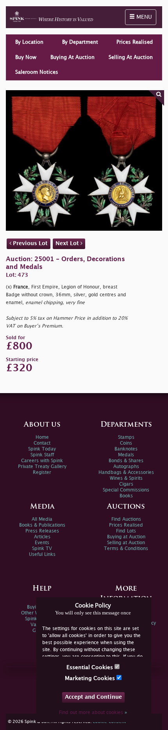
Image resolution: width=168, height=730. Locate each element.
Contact (42, 443)
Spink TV (42, 549)
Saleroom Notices (36, 72)
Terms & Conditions (126, 549)
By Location (29, 42)
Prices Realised (134, 42)
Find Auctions (126, 519)
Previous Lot (29, 243)
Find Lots (126, 531)
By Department (80, 42)
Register (42, 472)
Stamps (126, 437)
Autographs (126, 467)
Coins (126, 443)
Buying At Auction (72, 57)
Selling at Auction (126, 543)
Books (126, 496)
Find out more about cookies (93, 712)
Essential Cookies (90, 667)
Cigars (126, 484)
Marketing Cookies (90, 678)
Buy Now (25, 57)
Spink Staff (42, 455)
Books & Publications (42, 525)
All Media (42, 519)
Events (42, 543)
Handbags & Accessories (126, 472)
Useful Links (42, 554)
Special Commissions (126, 490)
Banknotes (126, 449)
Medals (126, 455)
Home (42, 437)
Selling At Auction (131, 57)
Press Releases (42, 531)
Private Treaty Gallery (42, 467)
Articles (42, 537)
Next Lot (67, 243)
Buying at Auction (126, 537)
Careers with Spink (42, 461)
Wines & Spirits (126, 478)
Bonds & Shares (126, 461)
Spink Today (42, 449)
